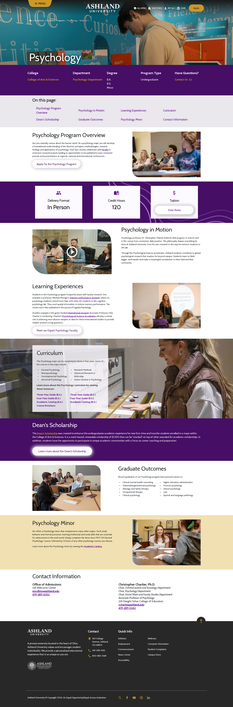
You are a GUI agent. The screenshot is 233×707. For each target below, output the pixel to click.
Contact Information (175, 119)
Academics (39, 20)
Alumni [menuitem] (141, 8)
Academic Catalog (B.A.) (50, 402)
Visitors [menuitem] (157, 8)
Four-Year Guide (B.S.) (82, 398)
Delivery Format (58, 200)
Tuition (174, 200)
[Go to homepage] (40, 635)
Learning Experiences (133, 110)
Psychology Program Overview (48, 110)
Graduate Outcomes (90, 119)
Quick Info (125, 631)
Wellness (152, 638)
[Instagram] (141, 697)
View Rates (174, 210)
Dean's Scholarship (47, 119)
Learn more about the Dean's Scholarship (62, 451)
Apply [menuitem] (196, 8)
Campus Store (154, 654)
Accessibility (123, 660)
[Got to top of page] (201, 621)
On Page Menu (212, 702)
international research (78, 313)
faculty (105, 149)
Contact (93, 631)
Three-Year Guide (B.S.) (82, 394)
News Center (124, 654)
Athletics (122, 638)
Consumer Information (158, 644)
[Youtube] (134, 697)
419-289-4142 (98, 650)
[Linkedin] (148, 697)
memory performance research (85, 297)
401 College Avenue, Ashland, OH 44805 (100, 641)
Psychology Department (87, 79)
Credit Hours (116, 200)
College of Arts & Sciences (43, 79)
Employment (124, 644)
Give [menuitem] (183, 8)
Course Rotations (46, 405)
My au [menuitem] (171, 8)
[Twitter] (119, 697)
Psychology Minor (131, 119)
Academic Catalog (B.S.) (83, 402)
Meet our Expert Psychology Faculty (57, 330)
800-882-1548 (99, 656)
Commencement (126, 649)
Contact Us (181, 79)
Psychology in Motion (91, 110)
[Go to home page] (103, 8)
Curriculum (169, 110)
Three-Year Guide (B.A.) (49, 394)
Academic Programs (55, 20)
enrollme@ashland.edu (45, 591)
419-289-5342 (127, 608)
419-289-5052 (41, 594)
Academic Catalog (93, 546)
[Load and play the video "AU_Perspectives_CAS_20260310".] (72, 251)
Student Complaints (157, 649)
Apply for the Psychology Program (56, 164)
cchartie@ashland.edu (131, 604)
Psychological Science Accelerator (79, 316)
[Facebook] (127, 697)
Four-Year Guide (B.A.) (48, 398)
